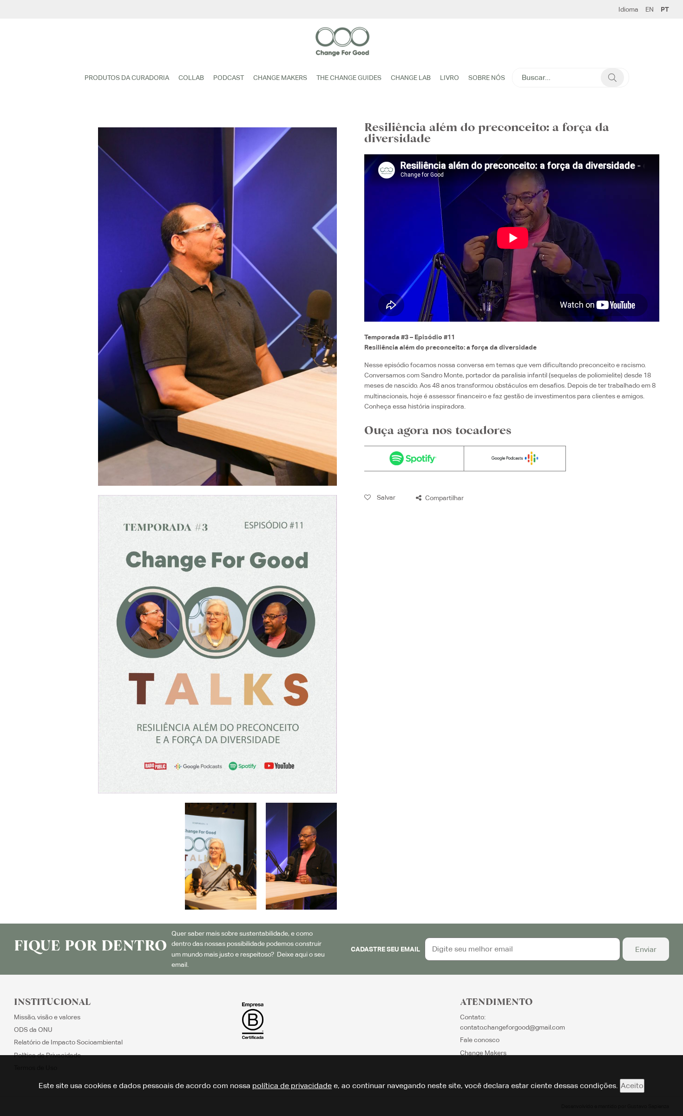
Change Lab (411, 77)
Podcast (228, 77)
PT (665, 9)
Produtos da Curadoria (127, 77)
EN (649, 9)
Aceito (632, 1085)
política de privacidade (292, 1085)
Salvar (385, 497)
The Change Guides (348, 77)
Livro (449, 77)
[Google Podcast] (515, 458)
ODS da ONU (33, 1029)
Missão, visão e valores (47, 1017)
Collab (191, 77)
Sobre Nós (486, 77)
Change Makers (280, 77)
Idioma (628, 9)
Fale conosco (479, 1039)
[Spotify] (413, 458)
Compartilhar (444, 498)
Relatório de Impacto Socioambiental (68, 1042)
